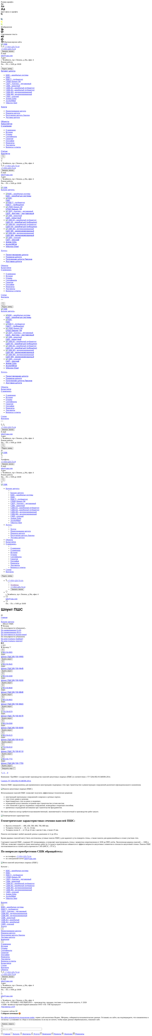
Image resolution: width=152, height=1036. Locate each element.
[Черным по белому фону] (1, 14)
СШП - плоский (12, 96)
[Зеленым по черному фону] (1, 25)
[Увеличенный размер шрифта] (3, 10)
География (10, 141)
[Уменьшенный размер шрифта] (2, 4)
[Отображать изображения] (2, 29)
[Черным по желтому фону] (1, 22)
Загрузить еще (7, 768)
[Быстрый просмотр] (3, 649)
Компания (5, 939)
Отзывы (9, 134)
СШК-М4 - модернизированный (19, 94)
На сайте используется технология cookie (17, 1017)
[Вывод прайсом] (4, 645)
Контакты (5, 153)
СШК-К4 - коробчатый (10, 922)
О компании (6, 126)
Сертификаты (11, 136)
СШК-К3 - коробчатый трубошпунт (20, 88)
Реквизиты (10, 143)
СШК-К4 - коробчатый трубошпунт (20, 90)
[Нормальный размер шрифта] (2, 7)
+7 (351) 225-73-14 (12, 47)
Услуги (4, 107)
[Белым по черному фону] (1, 17)
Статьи (4, 151)
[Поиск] (3, 156)
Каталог (4, 902)
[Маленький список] (2, 643)
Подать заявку (7, 69)
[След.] (1, 771)
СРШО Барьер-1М (13, 81)
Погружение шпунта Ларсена (18, 115)
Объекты (5, 121)
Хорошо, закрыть (8, 1024)
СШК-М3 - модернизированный (19, 92)
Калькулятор (6, 124)
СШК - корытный (13, 86)
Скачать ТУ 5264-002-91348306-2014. (16, 781)
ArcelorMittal (11, 101)
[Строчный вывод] (3, 645)
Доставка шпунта (13, 117)
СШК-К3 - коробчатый (10, 920)
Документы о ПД (8, 1007)
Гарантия (9, 139)
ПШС (8, 77)
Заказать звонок (8, 51)
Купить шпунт (7, 659)
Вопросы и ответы (13, 147)
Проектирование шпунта (16, 111)
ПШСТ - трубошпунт (14, 79)
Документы (10, 145)
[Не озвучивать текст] (2, 40)
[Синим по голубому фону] (1, 20)
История (9, 132)
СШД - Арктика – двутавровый (18, 84)
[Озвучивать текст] (2, 37)
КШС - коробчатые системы (17, 75)
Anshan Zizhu (11, 99)
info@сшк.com (7, 56)
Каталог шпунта (8, 71)
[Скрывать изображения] (2, 32)
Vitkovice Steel (11, 103)
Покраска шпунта (13, 113)
